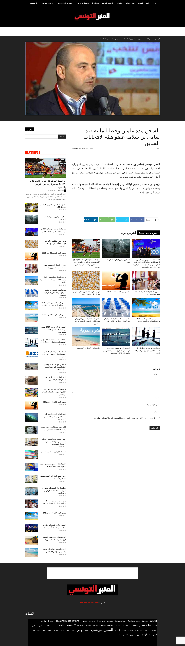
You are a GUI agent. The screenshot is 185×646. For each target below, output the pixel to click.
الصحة (140, 3)
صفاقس (55, 630)
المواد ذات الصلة (148, 232)
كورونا (144, 634)
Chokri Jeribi (101, 621)
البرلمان (39, 626)
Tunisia (88, 625)
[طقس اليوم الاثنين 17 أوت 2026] (31, 516)
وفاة (127, 635)
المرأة (117, 630)
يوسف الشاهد (120, 635)
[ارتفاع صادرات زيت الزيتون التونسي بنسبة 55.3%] (31, 207)
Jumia (43, 621)
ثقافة (148, 3)
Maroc (125, 625)
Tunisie (78, 625)
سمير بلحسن (60, 190)
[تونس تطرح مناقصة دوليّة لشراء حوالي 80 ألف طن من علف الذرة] (86, 280)
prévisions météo (99, 625)
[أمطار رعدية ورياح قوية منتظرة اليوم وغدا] (116, 248)
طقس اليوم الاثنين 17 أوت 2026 (54, 513)
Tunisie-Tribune (62, 625)
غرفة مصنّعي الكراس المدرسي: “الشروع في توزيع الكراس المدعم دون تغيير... (54, 391)
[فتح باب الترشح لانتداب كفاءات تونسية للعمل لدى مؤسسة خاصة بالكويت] (31, 353)
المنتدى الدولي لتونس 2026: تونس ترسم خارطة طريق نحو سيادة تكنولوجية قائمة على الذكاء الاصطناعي (116, 350)
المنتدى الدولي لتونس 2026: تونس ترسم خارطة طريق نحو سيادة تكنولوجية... (53, 329)
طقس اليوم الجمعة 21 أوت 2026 (118, 292)
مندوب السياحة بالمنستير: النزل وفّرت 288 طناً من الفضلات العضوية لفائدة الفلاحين (87, 321)
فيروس (38, 630)
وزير (131, 635)
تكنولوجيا (95, 3)
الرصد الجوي (144, 630)
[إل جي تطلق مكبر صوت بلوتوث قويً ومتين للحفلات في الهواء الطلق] (31, 540)
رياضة (156, 3)
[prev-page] (157, 358)
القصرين (130, 630)
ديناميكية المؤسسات (65, 3)
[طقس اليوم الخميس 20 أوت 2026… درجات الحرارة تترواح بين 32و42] (146, 307)
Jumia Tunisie (148, 625)
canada (110, 621)
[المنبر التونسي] (92, 17)
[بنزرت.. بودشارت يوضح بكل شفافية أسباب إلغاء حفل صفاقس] (31, 504)
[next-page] (153, 358)
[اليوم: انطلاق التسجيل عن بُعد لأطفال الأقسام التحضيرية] (31, 380)
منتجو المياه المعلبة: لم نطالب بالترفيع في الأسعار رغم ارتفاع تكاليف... (55, 292)
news (110, 625)
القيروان (123, 630)
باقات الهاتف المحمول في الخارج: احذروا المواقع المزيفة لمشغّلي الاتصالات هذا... (54, 416)
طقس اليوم (47, 630)
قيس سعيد (153, 634)
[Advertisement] (144, 156)
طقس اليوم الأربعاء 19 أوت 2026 (88, 348)
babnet (153, 621)
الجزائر (33, 626)
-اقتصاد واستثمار (83, 3)
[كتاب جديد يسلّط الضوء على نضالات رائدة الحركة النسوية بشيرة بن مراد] (31, 430)
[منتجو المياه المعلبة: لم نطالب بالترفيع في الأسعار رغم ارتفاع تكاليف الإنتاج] (116, 307)
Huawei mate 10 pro (67, 621)
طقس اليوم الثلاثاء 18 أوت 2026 (54, 402)
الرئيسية (34, 3)
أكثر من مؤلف (128, 232)
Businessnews (134, 621)
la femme (134, 625)
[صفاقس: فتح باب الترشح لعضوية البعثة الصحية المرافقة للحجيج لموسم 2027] (31, 366)
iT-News (50, 621)
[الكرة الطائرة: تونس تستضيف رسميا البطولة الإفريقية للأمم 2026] (31, 467)
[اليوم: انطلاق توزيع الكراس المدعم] (31, 454)
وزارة (137, 634)
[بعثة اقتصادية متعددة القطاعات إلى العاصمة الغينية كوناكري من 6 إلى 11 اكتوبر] (146, 336)
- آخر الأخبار (148, 39)
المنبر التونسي (77, 148)
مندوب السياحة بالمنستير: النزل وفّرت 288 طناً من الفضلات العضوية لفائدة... (53, 279)
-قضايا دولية (130, 3)
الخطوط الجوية (107, 3)
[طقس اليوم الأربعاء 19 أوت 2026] (86, 336)
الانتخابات (46, 626)
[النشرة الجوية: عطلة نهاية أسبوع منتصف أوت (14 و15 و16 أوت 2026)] (31, 552)
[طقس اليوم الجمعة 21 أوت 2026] (116, 280)
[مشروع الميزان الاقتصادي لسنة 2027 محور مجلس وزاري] (146, 280)
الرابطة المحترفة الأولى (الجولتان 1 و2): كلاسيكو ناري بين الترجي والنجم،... (47, 184)
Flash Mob (91, 621)
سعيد (67, 630)
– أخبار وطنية (48, 3)
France (84, 621)
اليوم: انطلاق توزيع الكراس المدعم (53, 452)
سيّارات (119, 3)
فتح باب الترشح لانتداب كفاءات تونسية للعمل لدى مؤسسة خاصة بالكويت (54, 354)
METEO (118, 625)
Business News (120, 621)
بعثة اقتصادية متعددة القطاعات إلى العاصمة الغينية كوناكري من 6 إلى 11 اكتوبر (147, 350)
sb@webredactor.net (89, 602)
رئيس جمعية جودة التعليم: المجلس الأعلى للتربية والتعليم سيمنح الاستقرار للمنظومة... (53, 441)
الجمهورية (154, 630)
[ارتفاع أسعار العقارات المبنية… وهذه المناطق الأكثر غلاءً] (31, 479)
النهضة (87, 630)
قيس (33, 630)
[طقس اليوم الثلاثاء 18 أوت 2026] (31, 405)
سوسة (62, 630)
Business (145, 621)
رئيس (73, 630)
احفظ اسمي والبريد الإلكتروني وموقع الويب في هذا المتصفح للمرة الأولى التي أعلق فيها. (125, 418)
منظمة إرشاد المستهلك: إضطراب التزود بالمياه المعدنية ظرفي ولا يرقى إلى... (54, 490)
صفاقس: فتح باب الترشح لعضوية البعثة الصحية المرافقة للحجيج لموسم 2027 (54, 367)
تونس (80, 629)
